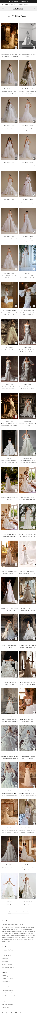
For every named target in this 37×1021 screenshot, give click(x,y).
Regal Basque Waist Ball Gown (9, 867)
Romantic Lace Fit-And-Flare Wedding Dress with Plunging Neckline (9, 55)
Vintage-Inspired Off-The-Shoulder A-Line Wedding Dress (9, 720)
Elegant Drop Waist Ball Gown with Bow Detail (9, 129)
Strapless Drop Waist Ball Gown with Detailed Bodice (9, 794)
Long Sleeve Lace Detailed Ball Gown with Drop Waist (27, 203)
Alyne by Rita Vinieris (27, 901)
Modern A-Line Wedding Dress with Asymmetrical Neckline (27, 535)
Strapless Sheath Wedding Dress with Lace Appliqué (9, 92)
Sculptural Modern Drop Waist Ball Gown (27, 55)
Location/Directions (7, 964)
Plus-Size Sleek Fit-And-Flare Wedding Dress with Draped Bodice (27, 351)
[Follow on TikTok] (20, 1012)
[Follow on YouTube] (16, 1012)
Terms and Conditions (7, 1004)
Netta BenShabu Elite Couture (9, 310)
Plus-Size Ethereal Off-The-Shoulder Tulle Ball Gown (9, 166)
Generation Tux (6, 981)
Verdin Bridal (27, 273)
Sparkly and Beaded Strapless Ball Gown (9, 498)
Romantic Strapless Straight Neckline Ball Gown (27, 720)
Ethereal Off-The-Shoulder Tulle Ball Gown (9, 276)
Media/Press (5, 953)
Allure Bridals (9, 606)
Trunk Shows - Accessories (9, 996)
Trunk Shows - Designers (8, 993)
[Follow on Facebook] (2, 1012)
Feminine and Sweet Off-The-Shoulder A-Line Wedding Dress (27, 794)
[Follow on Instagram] (7, 1012)
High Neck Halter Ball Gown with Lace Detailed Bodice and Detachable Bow (27, 572)
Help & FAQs (5, 961)
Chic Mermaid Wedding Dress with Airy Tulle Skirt (28, 129)
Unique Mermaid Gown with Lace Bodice (9, 203)
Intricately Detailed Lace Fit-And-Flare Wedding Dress (27, 831)
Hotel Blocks (20, 4)
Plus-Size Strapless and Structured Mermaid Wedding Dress (27, 499)
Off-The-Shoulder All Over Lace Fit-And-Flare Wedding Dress (9, 831)
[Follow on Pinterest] (11, 1012)
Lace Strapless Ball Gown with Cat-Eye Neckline (27, 905)
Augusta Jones (9, 901)
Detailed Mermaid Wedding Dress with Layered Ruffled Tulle (27, 166)
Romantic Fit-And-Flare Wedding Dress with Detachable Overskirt (27, 240)
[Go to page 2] (27, 911)
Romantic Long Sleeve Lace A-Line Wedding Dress (9, 609)
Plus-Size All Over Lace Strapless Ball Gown (27, 868)
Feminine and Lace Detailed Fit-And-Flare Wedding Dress (28, 313)
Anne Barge (27, 532)
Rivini (9, 753)
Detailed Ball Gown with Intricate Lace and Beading (27, 609)
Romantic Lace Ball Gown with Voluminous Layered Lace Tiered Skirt (9, 757)
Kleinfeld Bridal (4, 4)
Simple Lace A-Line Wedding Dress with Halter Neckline (27, 276)
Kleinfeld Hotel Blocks (7, 978)
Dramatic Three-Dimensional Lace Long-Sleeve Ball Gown (9, 461)
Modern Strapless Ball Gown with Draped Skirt (9, 683)
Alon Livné (27, 643)
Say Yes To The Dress (7, 956)
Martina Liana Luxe (27, 458)
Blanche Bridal (27, 421)
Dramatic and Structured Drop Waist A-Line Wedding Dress (27, 646)
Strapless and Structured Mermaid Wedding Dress (9, 535)
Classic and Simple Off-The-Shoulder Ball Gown (9, 905)
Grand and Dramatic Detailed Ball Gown (27, 424)
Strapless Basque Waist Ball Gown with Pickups (27, 757)
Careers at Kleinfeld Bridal (8, 950)
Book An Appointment (7, 990)
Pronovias (9, 569)
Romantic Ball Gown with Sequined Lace (9, 646)
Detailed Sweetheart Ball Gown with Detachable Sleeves (27, 92)
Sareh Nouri (9, 458)
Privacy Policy (5, 1007)
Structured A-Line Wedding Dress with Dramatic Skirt (27, 683)
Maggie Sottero (9, 51)
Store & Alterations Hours (8, 967)
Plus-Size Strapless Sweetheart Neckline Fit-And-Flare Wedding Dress (27, 388)
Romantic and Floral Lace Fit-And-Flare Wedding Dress (9, 313)
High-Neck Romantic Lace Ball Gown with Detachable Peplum (27, 461)
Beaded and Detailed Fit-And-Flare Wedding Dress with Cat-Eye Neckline (9, 425)
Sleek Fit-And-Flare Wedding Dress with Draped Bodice (9, 387)
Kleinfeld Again (12, 4)
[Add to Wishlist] (16, 47)
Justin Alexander (9, 495)
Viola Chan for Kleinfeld (9, 88)
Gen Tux (26, 4)
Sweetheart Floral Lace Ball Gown (9, 240)
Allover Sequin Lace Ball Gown (9, 349)
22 (23, 911)
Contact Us (5, 958)
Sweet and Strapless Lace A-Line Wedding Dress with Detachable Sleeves (9, 572)
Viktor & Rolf (27, 51)
